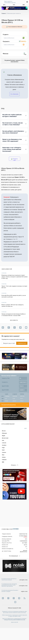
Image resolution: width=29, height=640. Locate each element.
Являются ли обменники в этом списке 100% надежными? (12, 140)
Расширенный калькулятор (9, 404)
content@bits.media (23, 585)
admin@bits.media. (16, 616)
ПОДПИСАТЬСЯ (22, 343)
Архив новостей (14, 622)
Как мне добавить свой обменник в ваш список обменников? (13, 132)
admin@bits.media (23, 579)
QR (24, 619)
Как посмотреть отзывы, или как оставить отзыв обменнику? (12, 123)
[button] (24, 38)
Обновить (13, 465)
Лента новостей (7, 269)
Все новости (14, 320)
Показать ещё (15, 159)
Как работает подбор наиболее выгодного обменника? (12, 115)
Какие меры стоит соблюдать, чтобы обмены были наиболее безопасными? (11, 149)
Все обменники (14, 94)
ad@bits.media (24, 591)
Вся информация (13, 556)
